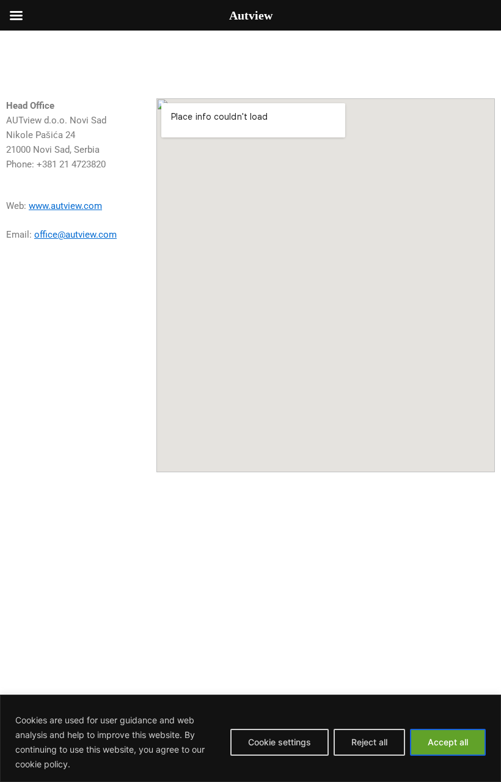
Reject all (369, 742)
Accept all (448, 742)
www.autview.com (65, 205)
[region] (250, 738)
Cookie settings (279, 742)
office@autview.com (75, 234)
